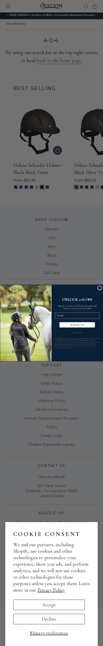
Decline (49, 619)
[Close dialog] (100, 288)
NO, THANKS (77, 333)
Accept (49, 605)
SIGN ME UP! (77, 324)
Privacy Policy (51, 590)
